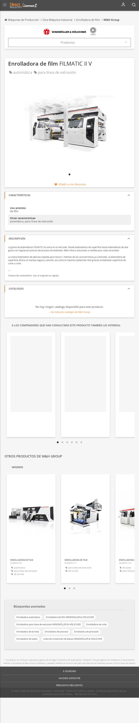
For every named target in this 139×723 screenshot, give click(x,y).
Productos (68, 42)
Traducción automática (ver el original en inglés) (33, 275)
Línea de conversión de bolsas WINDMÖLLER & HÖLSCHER (72, 638)
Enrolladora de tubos (26, 638)
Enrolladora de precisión (86, 631)
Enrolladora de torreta (27, 631)
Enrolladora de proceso (56, 631)
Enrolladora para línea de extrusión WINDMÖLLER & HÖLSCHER (48, 624)
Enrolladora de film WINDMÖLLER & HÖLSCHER (70, 617)
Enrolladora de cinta (96, 624)
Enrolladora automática (28, 617)
